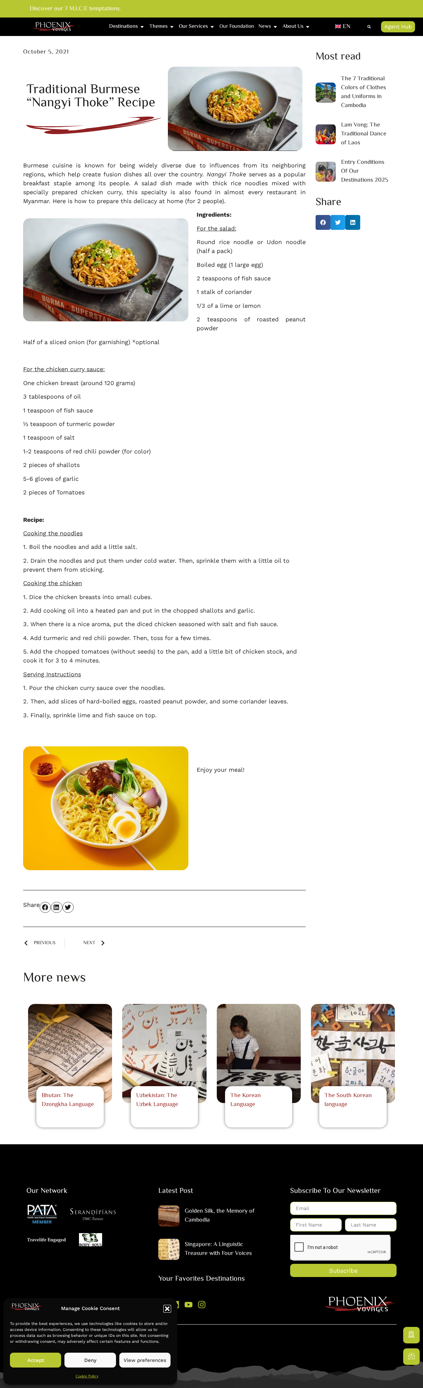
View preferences (145, 1360)
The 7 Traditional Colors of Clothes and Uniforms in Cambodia (363, 92)
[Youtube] (188, 1304)
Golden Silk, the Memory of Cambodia (219, 1216)
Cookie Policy (87, 1376)
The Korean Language (245, 1100)
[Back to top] (411, 1376)
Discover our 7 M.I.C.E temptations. (75, 9)
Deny (90, 1360)
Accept (35, 1360)
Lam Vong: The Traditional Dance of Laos (363, 134)
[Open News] (275, 27)
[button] (167, 1308)
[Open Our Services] (212, 27)
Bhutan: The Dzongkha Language (68, 1100)
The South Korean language (348, 1100)
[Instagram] (202, 1304)
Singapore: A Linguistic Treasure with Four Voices (218, 1249)
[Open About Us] (307, 27)
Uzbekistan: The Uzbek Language (157, 1100)
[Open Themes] (171, 27)
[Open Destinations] (142, 27)
